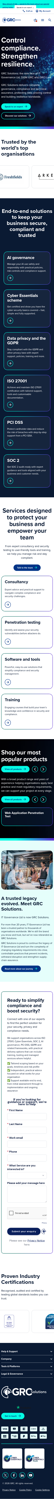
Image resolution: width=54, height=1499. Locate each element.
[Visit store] (35, 20)
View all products (13, 769)
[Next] (43, 769)
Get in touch (11, 1416)
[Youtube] (31, 1475)
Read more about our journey (19, 968)
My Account (44, 11)
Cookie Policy (25, 1489)
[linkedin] (22, 1475)
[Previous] (35, 769)
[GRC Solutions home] (23, 1392)
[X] (5, 1475)
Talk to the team (25, 567)
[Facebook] (14, 1475)
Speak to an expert (14, 106)
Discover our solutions (16, 115)
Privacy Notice (9, 1489)
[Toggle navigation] (42, 20)
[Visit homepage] (11, 20)
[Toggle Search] (50, 20)
